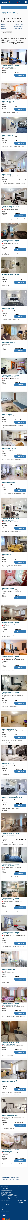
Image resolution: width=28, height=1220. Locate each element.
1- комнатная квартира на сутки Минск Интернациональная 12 (10, 1114)
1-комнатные (3, 24)
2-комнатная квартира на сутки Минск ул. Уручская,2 (10, 413)
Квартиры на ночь (15, 1177)
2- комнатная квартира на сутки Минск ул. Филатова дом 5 (10, 481)
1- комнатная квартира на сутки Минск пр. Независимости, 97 (10, 375)
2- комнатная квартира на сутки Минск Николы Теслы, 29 (10, 864)
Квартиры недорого (18, 28)
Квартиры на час (7, 1179)
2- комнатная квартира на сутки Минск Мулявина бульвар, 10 (10, 657)
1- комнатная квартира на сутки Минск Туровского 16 (10, 66)
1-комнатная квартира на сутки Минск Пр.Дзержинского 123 (10, 1080)
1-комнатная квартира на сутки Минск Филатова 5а (10, 206)
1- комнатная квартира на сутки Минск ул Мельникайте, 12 (10, 623)
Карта (9, 32)
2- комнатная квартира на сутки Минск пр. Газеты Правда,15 (10, 241)
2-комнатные (3, 26)
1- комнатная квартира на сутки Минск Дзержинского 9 (10, 1150)
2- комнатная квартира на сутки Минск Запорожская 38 (10, 587)
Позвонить (20, 75)
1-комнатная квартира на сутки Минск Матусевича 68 (10, 519)
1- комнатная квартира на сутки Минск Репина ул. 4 (10, 553)
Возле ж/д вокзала (18, 26)
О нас (2, 1209)
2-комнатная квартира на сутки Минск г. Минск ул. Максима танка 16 (12, 796)
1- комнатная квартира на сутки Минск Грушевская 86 (10, 275)
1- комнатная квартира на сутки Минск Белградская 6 (10, 692)
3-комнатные (3, 28)
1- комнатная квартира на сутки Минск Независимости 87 (10, 968)
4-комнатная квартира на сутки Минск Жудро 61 (10, 173)
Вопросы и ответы (5, 1207)
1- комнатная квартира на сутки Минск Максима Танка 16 (10, 307)
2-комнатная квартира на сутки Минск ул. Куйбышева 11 (10, 1043)
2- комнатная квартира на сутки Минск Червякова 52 (10, 134)
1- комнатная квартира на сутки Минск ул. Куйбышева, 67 (10, 728)
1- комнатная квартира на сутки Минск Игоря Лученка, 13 (10, 341)
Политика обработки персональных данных (12, 1204)
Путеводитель (19, 1202)
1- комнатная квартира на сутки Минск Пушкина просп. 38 (10, 447)
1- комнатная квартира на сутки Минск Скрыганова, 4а (10, 762)
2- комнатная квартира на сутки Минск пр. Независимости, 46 (10, 933)
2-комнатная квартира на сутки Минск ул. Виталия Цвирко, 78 (10, 834)
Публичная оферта (21, 1200)
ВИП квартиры (16, 1179)
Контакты (18, 1197)
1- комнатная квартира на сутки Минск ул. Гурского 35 (10, 100)
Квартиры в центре (18, 24)
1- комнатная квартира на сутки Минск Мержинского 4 (10, 898)
